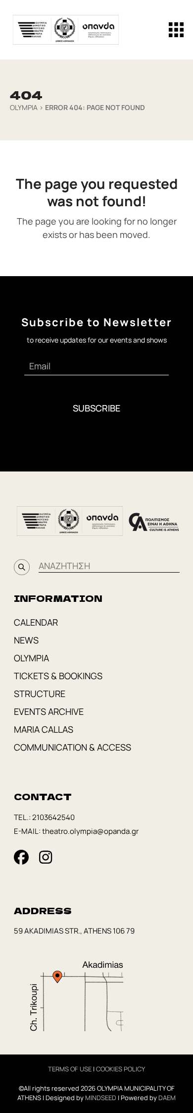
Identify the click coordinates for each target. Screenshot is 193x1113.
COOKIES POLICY (120, 1068)
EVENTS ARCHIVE (49, 711)
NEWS (26, 640)
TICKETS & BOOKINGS (58, 676)
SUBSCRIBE (96, 408)
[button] (176, 29)
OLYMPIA (31, 658)
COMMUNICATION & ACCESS (72, 747)
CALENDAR (36, 622)
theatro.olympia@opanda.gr (90, 831)
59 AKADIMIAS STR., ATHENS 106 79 (74, 931)
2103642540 (53, 817)
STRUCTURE (39, 694)
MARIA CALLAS (43, 729)
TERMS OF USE (70, 1068)
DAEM (167, 1097)
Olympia (24, 107)
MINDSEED (100, 1097)
